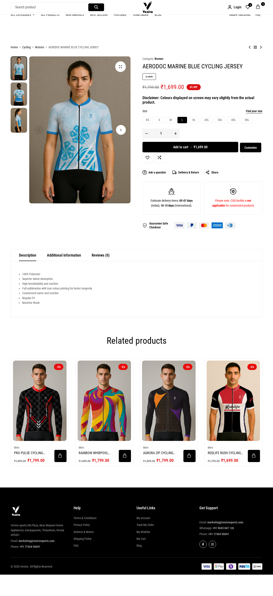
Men (16, 447)
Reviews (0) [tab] (101, 255)
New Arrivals (75, 14)
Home (14, 47)
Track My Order (145, 525)
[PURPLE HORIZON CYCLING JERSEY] (249, 47)
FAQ (258, 14)
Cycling (26, 47)
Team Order (140, 14)
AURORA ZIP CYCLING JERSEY (158, 453)
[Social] (203, 544)
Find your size (254, 111)
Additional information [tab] (64, 255)
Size (144, 111)
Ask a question (157, 172)
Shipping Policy (82, 538)
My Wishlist (143, 532)
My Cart (141, 538)
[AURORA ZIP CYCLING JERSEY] (169, 401)
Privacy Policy (82, 525)
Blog (158, 14)
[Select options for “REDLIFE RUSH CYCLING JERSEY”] (254, 456)
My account (143, 518)
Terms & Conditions (85, 518)
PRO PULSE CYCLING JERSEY (28, 453)
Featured (120, 14)
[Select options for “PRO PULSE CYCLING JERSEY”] (60, 456)
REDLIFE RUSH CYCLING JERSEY (224, 453)
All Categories (21, 14)
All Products (50, 14)
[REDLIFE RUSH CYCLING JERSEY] (233, 401)
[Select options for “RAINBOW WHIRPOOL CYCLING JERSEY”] (125, 456)
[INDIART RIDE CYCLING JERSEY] (260, 47)
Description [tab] (27, 255)
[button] (248, 7)
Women (39, 47)
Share (214, 172)
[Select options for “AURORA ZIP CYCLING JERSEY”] (189, 456)
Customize (250, 147)
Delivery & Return (188, 172)
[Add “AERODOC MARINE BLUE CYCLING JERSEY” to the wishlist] (147, 157)
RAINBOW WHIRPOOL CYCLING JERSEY (93, 453)
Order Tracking (239, 14)
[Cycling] (255, 47)
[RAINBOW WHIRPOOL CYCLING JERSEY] (104, 401)
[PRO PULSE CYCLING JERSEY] (40, 401)
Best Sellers (98, 14)
